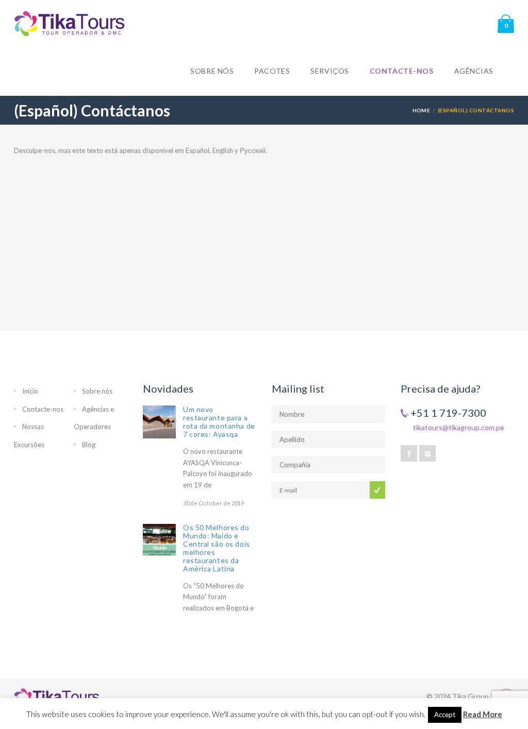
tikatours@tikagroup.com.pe (458, 427)
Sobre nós (212, 70)
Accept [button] (444, 714)
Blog (88, 444)
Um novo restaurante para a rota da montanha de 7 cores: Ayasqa (219, 421)
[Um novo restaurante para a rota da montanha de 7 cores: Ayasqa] (159, 421)
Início (30, 391)
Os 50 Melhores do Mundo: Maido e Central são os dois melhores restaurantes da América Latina (216, 548)
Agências (473, 70)
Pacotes (272, 70)
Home (421, 110)
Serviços (329, 70)
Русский (253, 150)
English (222, 150)
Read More (482, 714)
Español (197, 150)
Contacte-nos (402, 70)
